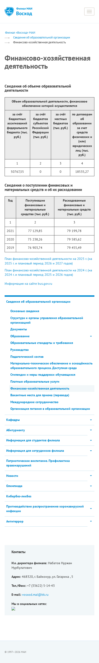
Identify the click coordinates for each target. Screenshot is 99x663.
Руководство (19, 350)
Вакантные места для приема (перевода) (39, 395)
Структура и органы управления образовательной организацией (46, 320)
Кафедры (13, 420)
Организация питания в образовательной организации (50, 409)
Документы (18, 329)
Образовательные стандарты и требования (41, 343)
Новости (12, 476)
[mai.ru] (9, 11)
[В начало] (24, 11)
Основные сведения (24, 311)
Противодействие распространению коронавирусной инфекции (45, 508)
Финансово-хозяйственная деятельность (39, 388)
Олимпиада (14, 486)
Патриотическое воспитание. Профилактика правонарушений (38, 463)
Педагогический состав (27, 357)
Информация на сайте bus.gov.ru (28, 284)
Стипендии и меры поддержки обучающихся (42, 375)
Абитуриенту (15, 430)
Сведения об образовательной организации (41, 37)
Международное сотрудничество (34, 402)
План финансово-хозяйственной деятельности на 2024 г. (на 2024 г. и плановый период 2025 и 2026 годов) (48, 272)
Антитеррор (14, 521)
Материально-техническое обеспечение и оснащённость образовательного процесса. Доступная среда (51, 365)
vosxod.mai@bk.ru (35, 595)
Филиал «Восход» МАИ (20, 32)
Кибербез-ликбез (18, 496)
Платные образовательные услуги (34, 381)
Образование (19, 336)
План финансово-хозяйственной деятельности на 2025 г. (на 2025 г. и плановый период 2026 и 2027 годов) (48, 261)
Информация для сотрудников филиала (35, 451)
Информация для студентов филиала (33, 440)
